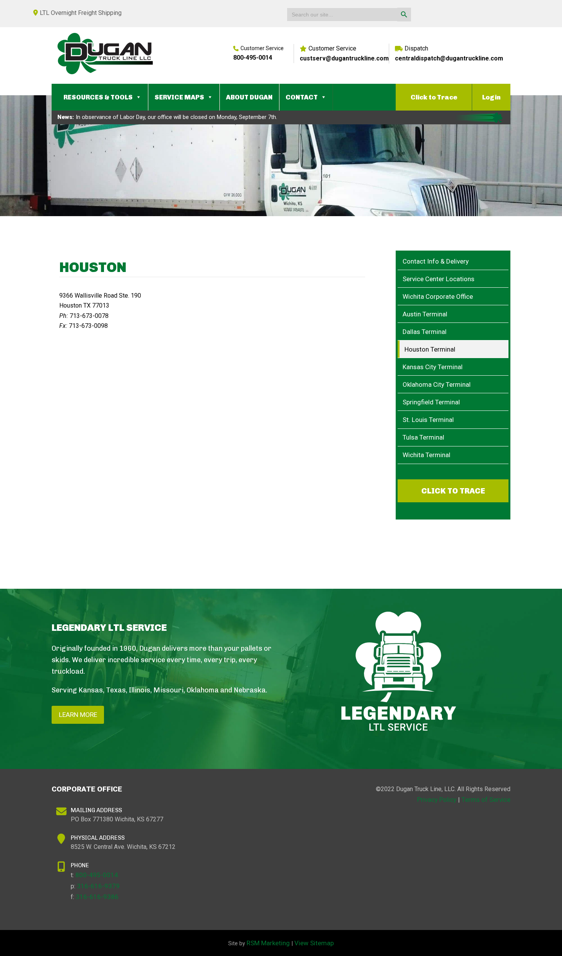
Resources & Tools (98, 97)
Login (491, 97)
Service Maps (179, 97)
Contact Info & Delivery (436, 261)
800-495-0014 (252, 57)
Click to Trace (434, 97)
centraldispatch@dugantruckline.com (449, 58)
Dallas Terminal (425, 331)
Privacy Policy (436, 799)
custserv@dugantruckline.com (344, 58)
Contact (302, 97)
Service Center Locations (438, 279)
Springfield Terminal (431, 402)
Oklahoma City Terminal (437, 384)
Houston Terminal (429, 349)
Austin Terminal (425, 314)
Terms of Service (485, 799)
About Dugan (249, 97)
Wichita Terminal (426, 455)
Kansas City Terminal (433, 367)
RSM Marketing (268, 943)
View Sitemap (314, 943)
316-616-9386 (97, 897)
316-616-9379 (98, 886)
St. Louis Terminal (428, 419)
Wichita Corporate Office (438, 296)
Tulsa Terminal (423, 437)
